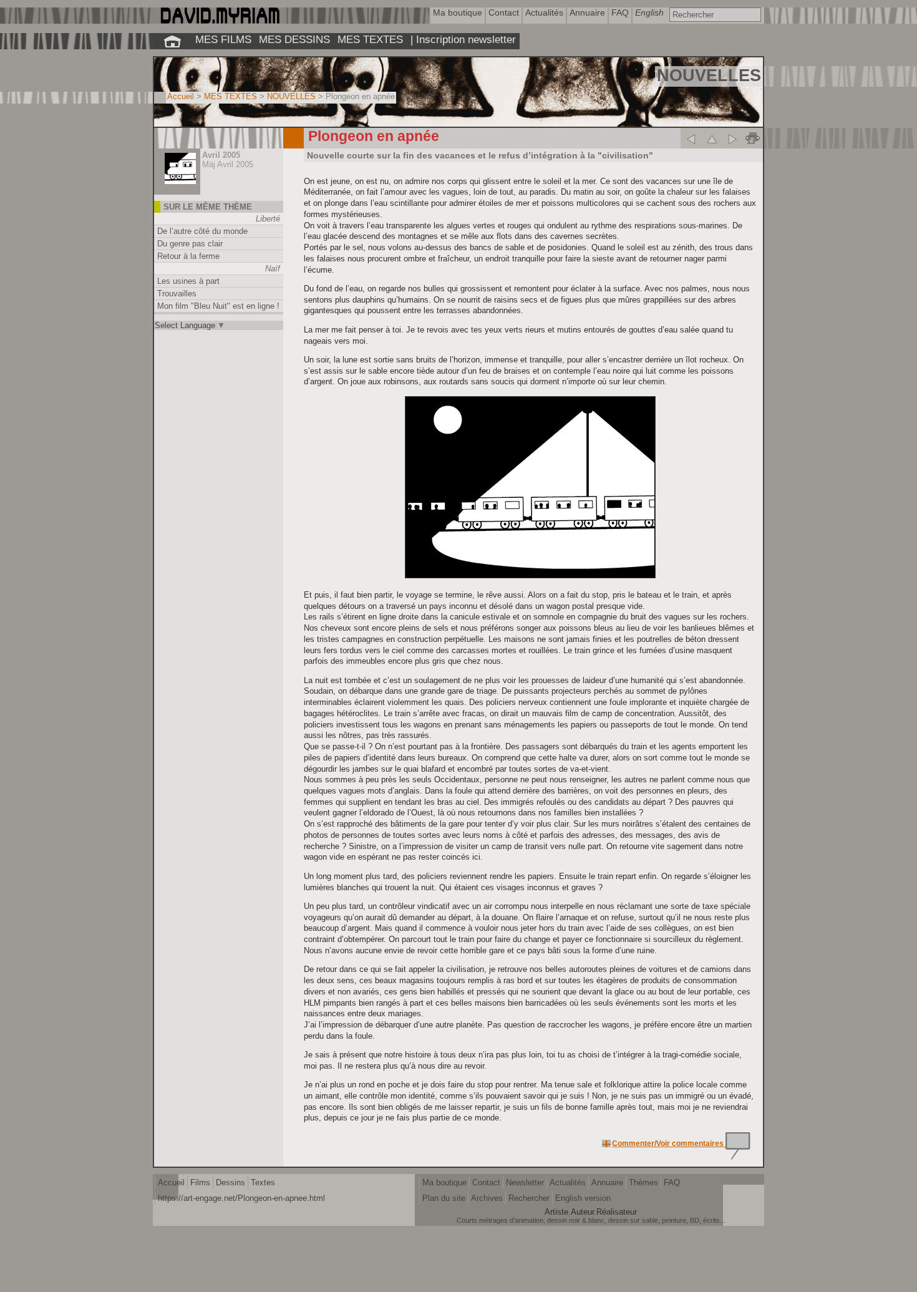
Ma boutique (444, 1182)
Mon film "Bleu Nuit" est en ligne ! (218, 306)
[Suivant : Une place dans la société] (732, 138)
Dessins (230, 1182)
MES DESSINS (294, 39)
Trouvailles (176, 293)
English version (583, 1198)
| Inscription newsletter (463, 39)
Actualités (568, 1182)
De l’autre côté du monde (202, 231)
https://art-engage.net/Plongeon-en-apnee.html (241, 1198)
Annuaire (607, 1182)
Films (200, 1182)
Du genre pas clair (190, 243)
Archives (487, 1198)
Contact (486, 1182)
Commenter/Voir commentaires (668, 1143)
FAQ (672, 1182)
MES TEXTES (370, 39)
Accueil (180, 96)
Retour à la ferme (188, 256)
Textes (263, 1182)
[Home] (219, 21)
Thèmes (643, 1182)
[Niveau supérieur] (711, 138)
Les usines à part (188, 281)
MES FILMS (223, 39)
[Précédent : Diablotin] (691, 138)
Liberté (268, 218)
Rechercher (529, 1198)
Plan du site (443, 1198)
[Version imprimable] (752, 138)
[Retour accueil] (172, 41)
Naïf (272, 268)
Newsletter (525, 1182)
